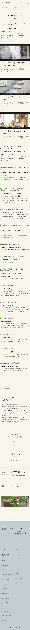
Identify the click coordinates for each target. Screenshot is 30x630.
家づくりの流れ (5, 598)
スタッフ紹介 (5, 565)
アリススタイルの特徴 (7, 574)
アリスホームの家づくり (5, 555)
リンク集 (4, 620)
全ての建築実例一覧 (20, 554)
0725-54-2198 (19, 472)
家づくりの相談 (19, 578)
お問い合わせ (19, 583)
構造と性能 (4, 588)
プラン (3, 569)
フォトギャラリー (20, 558)
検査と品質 (4, 593)
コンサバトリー (5, 584)
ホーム (3, 7)
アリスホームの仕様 (6, 579)
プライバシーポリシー (7, 615)
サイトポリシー (5, 611)
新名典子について (6, 560)
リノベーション (19, 563)
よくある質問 (5, 603)
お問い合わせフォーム (15, 460)
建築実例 (18, 549)
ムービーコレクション (21, 568)
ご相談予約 (15, 441)
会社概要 (18, 573)
